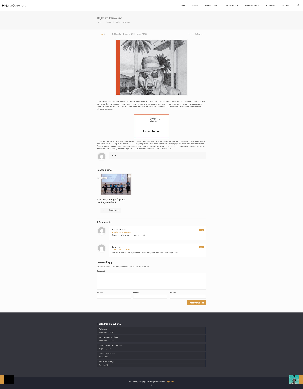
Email (136, 292)
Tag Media (170, 382)
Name (100, 292)
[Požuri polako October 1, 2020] (7, 379)
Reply (201, 230)
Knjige (109, 22)
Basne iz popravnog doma (108, 337)
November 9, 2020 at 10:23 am (121, 232)
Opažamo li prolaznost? (107, 353)
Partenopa (103, 329)
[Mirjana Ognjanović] (14, 5)
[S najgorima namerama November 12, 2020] (296, 379)
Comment (101, 271)
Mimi (127, 34)
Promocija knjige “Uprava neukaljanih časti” (111, 201)
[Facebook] (151, 385)
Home (99, 22)
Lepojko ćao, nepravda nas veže (110, 345)
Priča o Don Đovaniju (106, 362)
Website (173, 292)
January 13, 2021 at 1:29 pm (120, 249)
